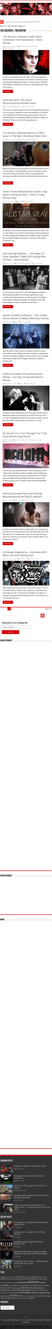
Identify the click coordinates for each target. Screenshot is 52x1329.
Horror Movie (21, 1285)
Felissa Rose (25, 1279)
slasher (35, 1293)
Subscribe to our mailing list (14, 623)
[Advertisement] (26, 756)
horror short (5, 1288)
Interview (37, 1288)
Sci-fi (7, 1293)
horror (34, 1282)
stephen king (44, 1292)
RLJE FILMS (31, 1290)
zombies (31, 1298)
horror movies (32, 1285)
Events (17, 440)
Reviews (35, 46)
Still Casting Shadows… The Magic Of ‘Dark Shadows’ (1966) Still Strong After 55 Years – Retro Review (24, 256)
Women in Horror (21, 1298)
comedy (33, 1277)
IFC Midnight (16, 1288)
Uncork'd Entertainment (30, 1296)
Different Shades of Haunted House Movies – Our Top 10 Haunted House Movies (23, 377)
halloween (23, 1282)
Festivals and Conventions (28, 440)
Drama (18, 1279)
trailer (21, 1296)
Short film (18, 1293)
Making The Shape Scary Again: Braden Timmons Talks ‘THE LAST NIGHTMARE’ (30, 1253)
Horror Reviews (44, 1285)
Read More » (8, 91)
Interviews (18, 106)
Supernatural (4, 1296)
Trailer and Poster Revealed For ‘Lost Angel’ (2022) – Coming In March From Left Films (32, 1207)
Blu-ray (20, 1277)
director (3, 1279)
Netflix (19, 1290)
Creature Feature (42, 1277)
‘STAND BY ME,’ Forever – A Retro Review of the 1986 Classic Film (31, 1262)
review (25, 1290)
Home (4, 26)
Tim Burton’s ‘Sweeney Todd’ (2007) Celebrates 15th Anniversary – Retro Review (23, 39)
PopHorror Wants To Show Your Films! (30, 1166)
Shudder (26, 1292)
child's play (26, 1277)
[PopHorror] (26, 8)
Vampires (42, 1296)
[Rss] (26, 1317)
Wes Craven (11, 1298)
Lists (15, 322)
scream (11, 1293)
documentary (11, 1279)
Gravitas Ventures (11, 1283)
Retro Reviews (27, 46)
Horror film (12, 1285)
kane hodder (12, 1290)
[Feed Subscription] (51, 31)
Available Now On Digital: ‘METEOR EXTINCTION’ (22, 22)
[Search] (43, 616)
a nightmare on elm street (8, 1277)
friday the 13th (35, 1279)
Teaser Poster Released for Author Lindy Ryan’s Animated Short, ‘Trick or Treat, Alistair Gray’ (25, 194)
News (20, 46)
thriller (14, 1295)
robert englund (40, 1290)
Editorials (22, 139)
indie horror (26, 1288)
